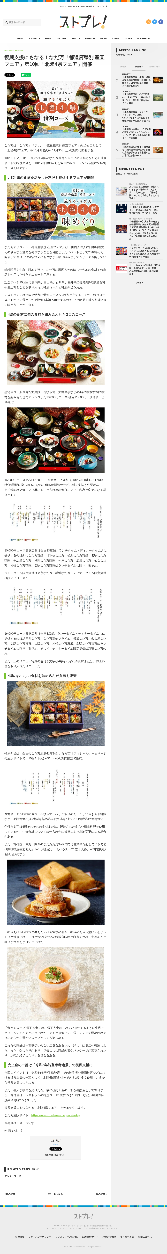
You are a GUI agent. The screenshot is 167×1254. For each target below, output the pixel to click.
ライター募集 (127, 1237)
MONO (48, 38)
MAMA (103, 38)
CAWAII (116, 38)
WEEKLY (139, 66)
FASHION (90, 38)
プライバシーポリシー (39, 1237)
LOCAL (20, 38)
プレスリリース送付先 (66, 1237)
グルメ (7, 1176)
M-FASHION (143, 38)
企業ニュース (145, 1237)
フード (17, 1176)
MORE (139, 282)
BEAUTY (76, 38)
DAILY (123, 66)
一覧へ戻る (57, 1194)
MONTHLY (154, 66)
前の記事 (10, 1194)
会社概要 (19, 1237)
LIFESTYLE (34, 38)
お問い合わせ (109, 1237)
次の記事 (101, 1194)
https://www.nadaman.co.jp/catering (55, 1115)
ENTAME (61, 38)
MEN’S (128, 38)
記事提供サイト (90, 1237)
